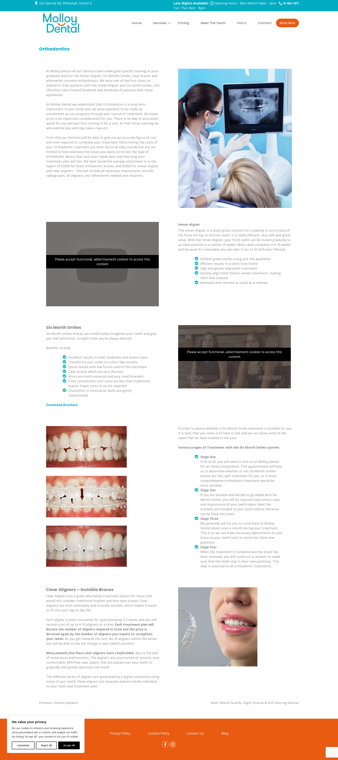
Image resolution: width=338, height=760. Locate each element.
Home (137, 23)
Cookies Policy (158, 733)
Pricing (183, 23)
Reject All (46, 745)
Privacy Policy (120, 733)
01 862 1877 (291, 3)
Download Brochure (62, 405)
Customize (23, 745)
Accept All (69, 745)
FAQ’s (241, 23)
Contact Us (195, 733)
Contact (265, 23)
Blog (224, 733)
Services (160, 23)
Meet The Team (213, 23)
